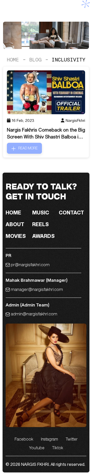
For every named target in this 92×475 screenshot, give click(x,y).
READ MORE (28, 148)
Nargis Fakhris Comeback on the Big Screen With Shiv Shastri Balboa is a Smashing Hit (46, 133)
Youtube (36, 448)
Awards (43, 236)
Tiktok (57, 448)
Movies (16, 236)
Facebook (24, 439)
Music (40, 212)
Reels (40, 224)
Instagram (49, 439)
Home (13, 60)
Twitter (72, 439)
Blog (35, 60)
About (15, 224)
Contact (71, 212)
